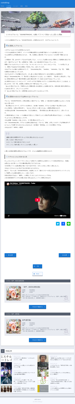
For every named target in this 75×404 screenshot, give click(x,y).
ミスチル (8, 6)
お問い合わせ (37, 399)
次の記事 (64, 255)
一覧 (37, 266)
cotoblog (5, 3)
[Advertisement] (37, 239)
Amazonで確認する (37, 306)
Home (2, 6)
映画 (26, 6)
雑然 (21, 6)
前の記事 (10, 255)
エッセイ (15, 6)
